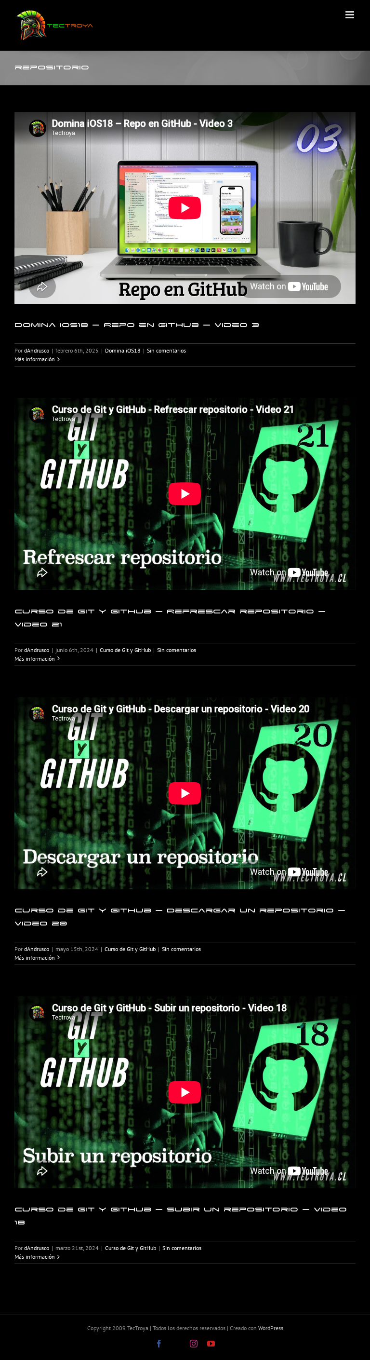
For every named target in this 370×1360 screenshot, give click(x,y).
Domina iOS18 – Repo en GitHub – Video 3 (136, 325)
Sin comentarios (166, 350)
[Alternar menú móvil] (350, 15)
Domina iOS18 (123, 350)
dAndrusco (36, 350)
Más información (34, 359)
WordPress (270, 1328)
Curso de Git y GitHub (125, 649)
